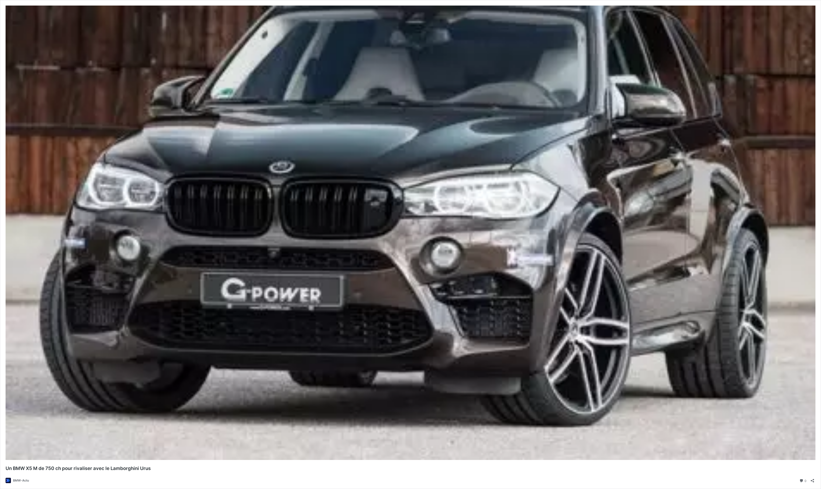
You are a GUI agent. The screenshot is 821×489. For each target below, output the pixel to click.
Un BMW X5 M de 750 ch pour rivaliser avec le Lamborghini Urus (78, 468)
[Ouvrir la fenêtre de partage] (812, 479)
